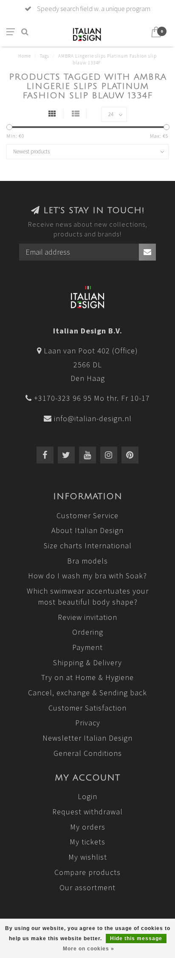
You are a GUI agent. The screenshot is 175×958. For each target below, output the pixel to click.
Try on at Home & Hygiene (87, 677)
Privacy (87, 723)
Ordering (87, 632)
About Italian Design (87, 530)
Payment (87, 647)
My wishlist (87, 857)
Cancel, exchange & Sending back (87, 692)
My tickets (87, 842)
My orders (87, 827)
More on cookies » (88, 949)
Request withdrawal (87, 811)
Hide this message (136, 938)
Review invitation (87, 617)
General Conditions (88, 753)
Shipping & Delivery (87, 662)
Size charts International (88, 545)
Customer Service (87, 515)
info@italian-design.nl (93, 418)
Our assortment (87, 887)
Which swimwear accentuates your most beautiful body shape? (88, 596)
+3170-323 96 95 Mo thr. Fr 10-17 (92, 398)
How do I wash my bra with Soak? (87, 575)
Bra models (87, 561)
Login (87, 796)
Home (24, 56)
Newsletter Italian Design (87, 738)
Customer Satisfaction (87, 708)
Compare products (87, 872)
